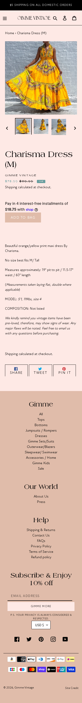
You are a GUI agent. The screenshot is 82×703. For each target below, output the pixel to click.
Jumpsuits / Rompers (41, 430)
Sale (41, 468)
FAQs (41, 541)
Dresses (41, 436)
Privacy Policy (41, 546)
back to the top (52, 697)
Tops (41, 419)
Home (9, 33)
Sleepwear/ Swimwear (41, 452)
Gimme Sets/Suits (41, 441)
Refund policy (41, 557)
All (41, 414)
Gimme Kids (41, 463)
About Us (41, 496)
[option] (23, 126)
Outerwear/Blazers (41, 447)
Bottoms (41, 425)
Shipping (11, 187)
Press (41, 502)
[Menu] (5, 18)
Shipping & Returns (41, 530)
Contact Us (41, 535)
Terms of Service (41, 551)
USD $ (39, 625)
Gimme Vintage (24, 687)
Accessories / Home (41, 457)
